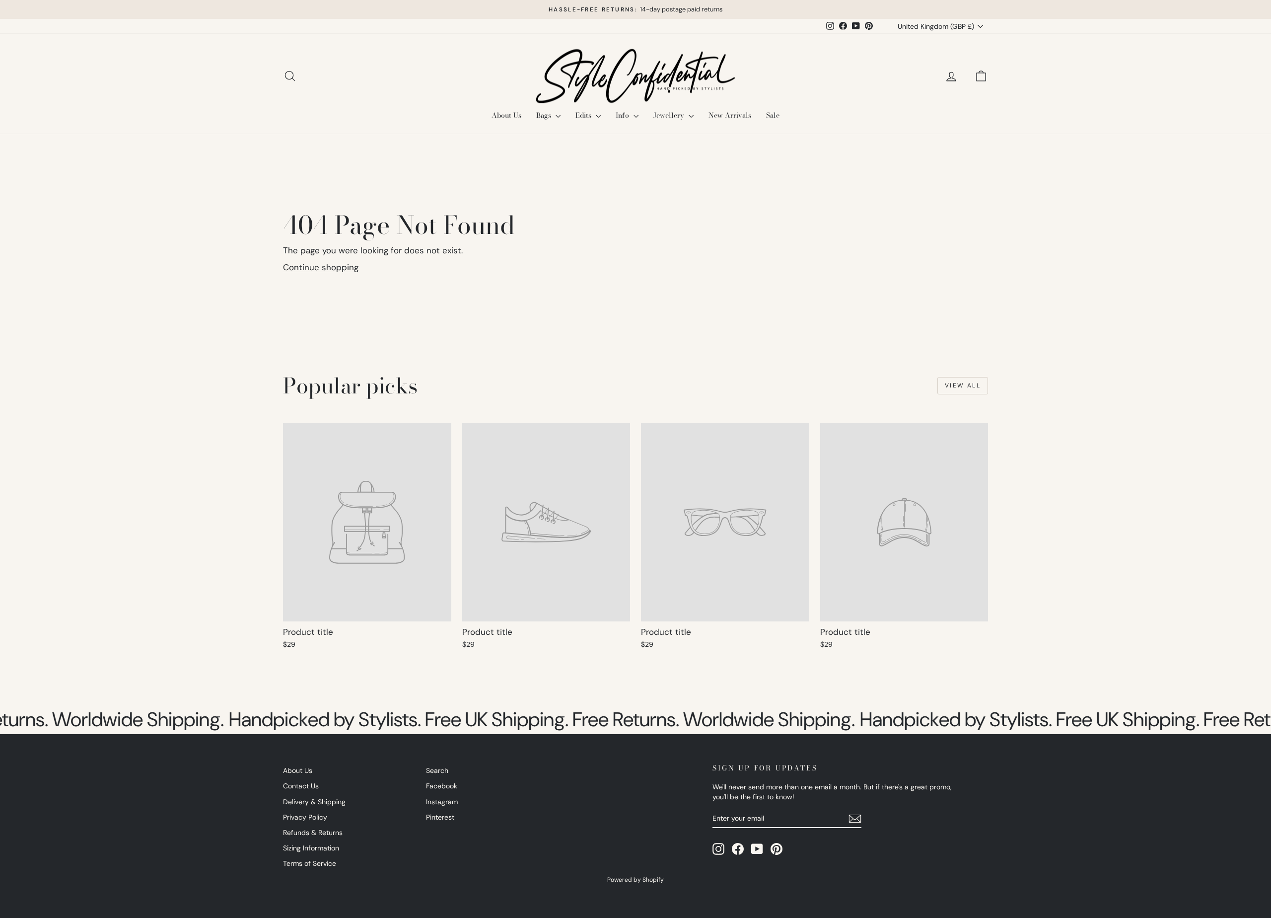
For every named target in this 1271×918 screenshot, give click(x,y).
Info (623, 115)
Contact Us (301, 785)
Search (437, 770)
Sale (772, 115)
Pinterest (440, 817)
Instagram (442, 801)
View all (963, 385)
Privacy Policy (305, 817)
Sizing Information (311, 847)
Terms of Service (309, 863)
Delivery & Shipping (314, 801)
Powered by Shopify (635, 880)
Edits (584, 115)
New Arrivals (729, 115)
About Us (506, 115)
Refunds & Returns (313, 832)
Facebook (441, 785)
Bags (544, 115)
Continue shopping (320, 267)
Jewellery (669, 115)
